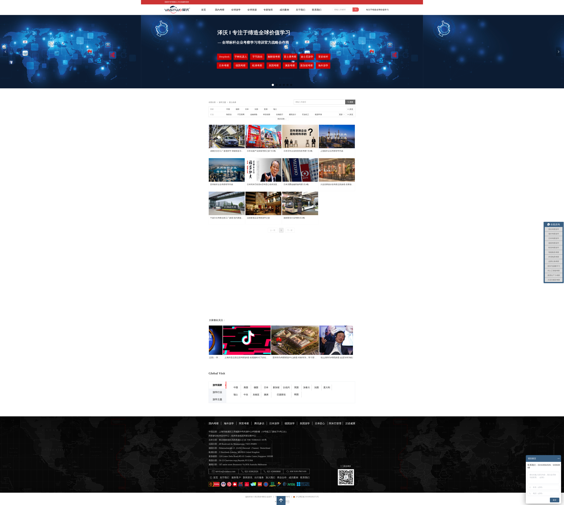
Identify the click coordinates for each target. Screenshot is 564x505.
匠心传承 (232, 102)
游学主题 (222, 102)
